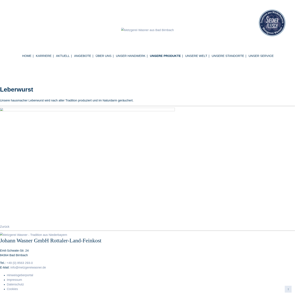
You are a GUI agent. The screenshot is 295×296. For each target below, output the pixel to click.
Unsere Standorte (228, 56)
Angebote (82, 56)
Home (26, 56)
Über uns (103, 56)
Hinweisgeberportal (20, 275)
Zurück (4, 226)
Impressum (14, 279)
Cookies (12, 289)
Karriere (44, 56)
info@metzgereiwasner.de (28, 267)
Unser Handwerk (130, 56)
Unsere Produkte (165, 56)
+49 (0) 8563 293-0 (19, 263)
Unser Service (261, 56)
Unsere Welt (196, 56)
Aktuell (63, 56)
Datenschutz (15, 284)
